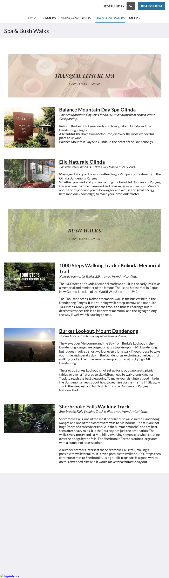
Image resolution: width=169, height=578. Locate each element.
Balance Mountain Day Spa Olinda (97, 110)
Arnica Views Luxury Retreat (29, 6)
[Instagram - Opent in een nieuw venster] (161, 493)
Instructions (67, 501)
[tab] (71, 486)
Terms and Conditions (67, 496)
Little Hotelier (94, 549)
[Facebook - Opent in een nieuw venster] (149, 493)
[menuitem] (33, 18)
